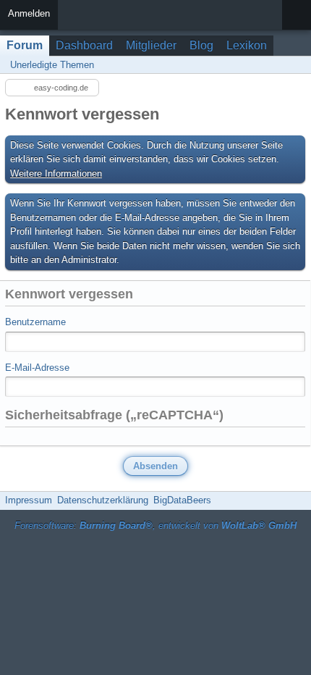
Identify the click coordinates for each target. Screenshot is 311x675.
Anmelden (29, 13)
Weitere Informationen (56, 173)
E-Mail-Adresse (37, 367)
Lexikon (246, 45)
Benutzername (35, 321)
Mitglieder (151, 45)
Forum (25, 45)
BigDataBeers (182, 500)
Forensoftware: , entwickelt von (155, 525)
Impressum (28, 500)
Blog (201, 45)
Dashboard (84, 45)
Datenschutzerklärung (102, 500)
